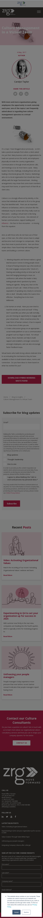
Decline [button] (26, 912)
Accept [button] (16, 912)
